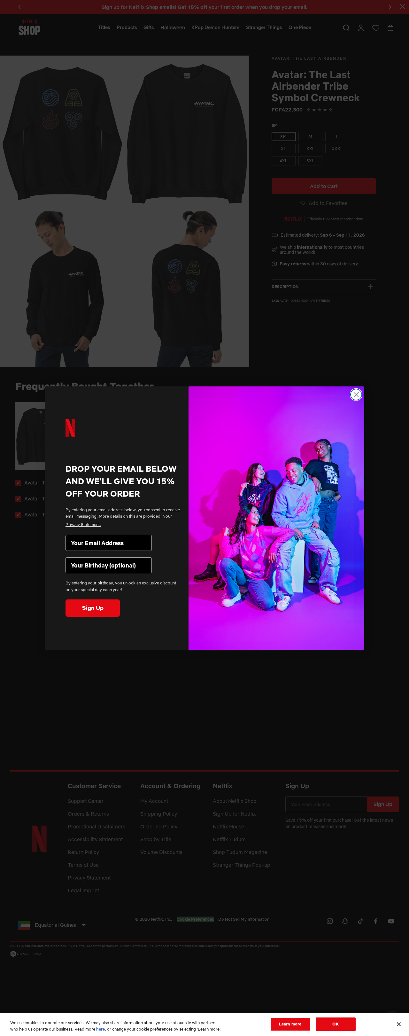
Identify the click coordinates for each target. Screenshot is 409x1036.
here (100, 1029)
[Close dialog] (356, 394)
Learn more (290, 1023)
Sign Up (93, 608)
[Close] (399, 1024)
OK (335, 1023)
